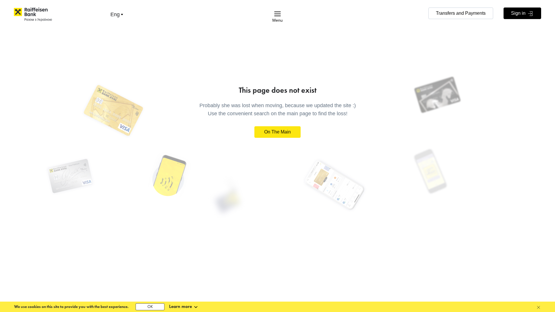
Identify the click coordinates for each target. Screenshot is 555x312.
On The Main (277, 131)
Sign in (519, 13)
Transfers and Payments (461, 13)
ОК (150, 307)
